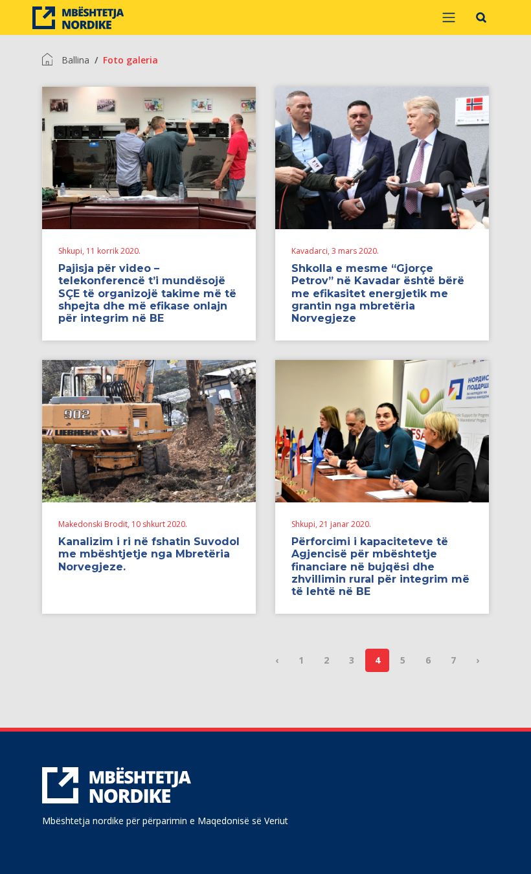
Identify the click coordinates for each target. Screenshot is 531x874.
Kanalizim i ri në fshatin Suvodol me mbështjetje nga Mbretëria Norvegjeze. (149, 553)
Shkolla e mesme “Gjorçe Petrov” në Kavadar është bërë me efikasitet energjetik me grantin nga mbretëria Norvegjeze (377, 293)
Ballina (75, 60)
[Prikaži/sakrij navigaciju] (448, 17)
